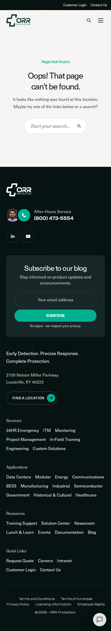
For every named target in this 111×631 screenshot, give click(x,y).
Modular (43, 476)
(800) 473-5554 (54, 218)
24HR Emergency (22, 430)
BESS (11, 486)
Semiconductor (88, 486)
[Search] (79, 125)
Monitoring (65, 430)
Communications (88, 476)
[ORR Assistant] (99, 619)
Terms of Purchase (76, 598)
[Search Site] (89, 20)
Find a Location (28, 397)
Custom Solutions (49, 448)
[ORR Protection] (18, 20)
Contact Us (99, 5)
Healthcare (86, 495)
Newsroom (84, 523)
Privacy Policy (17, 604)
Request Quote (20, 560)
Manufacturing (34, 486)
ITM (47, 430)
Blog (92, 532)
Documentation (69, 532)
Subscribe (55, 315)
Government (17, 495)
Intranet (64, 560)
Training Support (21, 523)
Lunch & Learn (20, 532)
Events (44, 532)
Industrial (61, 486)
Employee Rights (91, 604)
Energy (61, 476)
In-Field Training (65, 439)
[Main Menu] (101, 20)
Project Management (26, 439)
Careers (45, 560)
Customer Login (74, 5)
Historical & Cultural (53, 495)
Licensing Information (53, 604)
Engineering (17, 448)
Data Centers (18, 476)
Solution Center (55, 523)
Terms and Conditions (37, 598)
